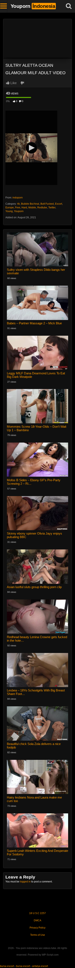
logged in (25, 881)
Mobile (32, 207)
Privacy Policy (37, 927)
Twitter (51, 207)
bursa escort (7, 966)
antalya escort (40, 966)
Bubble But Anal (30, 203)
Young (9, 211)
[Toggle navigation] (3, 6)
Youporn (19, 211)
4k (18, 203)
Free (17, 207)
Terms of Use (37, 934)
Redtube (42, 207)
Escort (58, 203)
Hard (24, 207)
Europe (9, 207)
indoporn (17, 197)
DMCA (37, 920)
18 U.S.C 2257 (37, 913)
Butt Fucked (47, 203)
